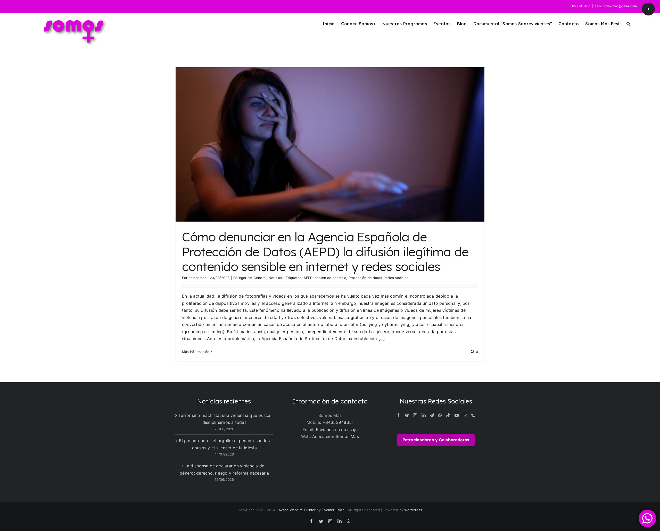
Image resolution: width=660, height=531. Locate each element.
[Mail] (465, 415)
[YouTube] (457, 415)
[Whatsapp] (440, 415)
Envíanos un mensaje (337, 429)
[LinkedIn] (424, 415)
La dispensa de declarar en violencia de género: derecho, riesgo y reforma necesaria (224, 469)
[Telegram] (432, 415)
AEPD (308, 278)
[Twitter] (407, 415)
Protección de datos (365, 278)
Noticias (275, 278)
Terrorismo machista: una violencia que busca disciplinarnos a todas (224, 419)
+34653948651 (338, 422)
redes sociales (396, 278)
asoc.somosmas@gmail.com (616, 6)
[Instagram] (415, 415)
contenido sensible (330, 278)
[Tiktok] (448, 415)
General (260, 278)
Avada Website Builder (297, 510)
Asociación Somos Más (335, 436)
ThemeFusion (333, 510)
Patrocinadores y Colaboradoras (435, 439)
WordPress (413, 510)
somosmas (197, 278)
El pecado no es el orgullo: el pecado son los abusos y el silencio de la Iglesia (224, 444)
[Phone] (473, 415)
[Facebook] (398, 415)
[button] (628, 24)
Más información (196, 352)
